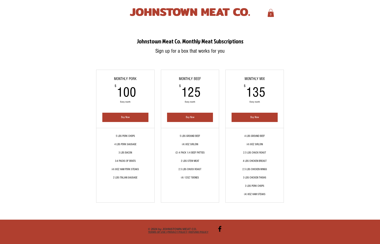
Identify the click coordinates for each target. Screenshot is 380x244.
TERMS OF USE (157, 232)
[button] (270, 13)
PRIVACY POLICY (177, 232)
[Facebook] (220, 229)
